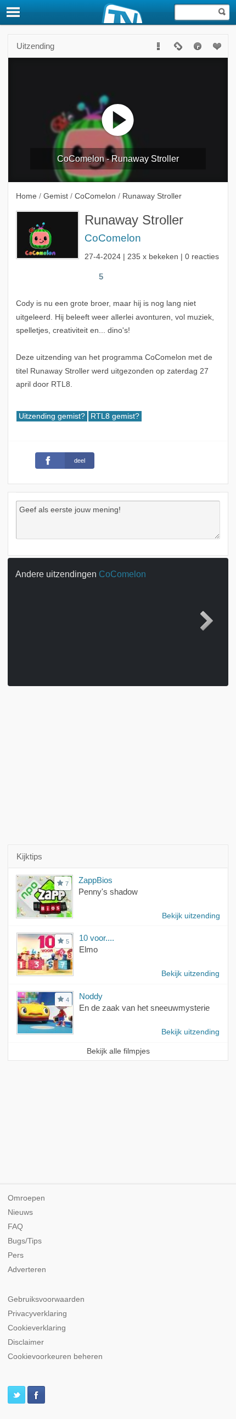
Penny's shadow (108, 891)
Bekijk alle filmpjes (118, 1051)
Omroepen (26, 1198)
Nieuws (20, 1212)
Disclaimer (26, 1342)
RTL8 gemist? (115, 416)
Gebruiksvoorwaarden (46, 1299)
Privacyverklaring (37, 1314)
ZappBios (95, 880)
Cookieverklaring (37, 1328)
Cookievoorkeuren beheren (55, 1356)
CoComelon (113, 238)
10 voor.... (96, 938)
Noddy (91, 996)
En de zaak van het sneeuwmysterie (144, 1007)
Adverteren (27, 1269)
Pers (16, 1255)
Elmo (88, 949)
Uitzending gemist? (52, 416)
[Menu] (13, 12)
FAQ (15, 1227)
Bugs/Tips (25, 1241)
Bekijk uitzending (191, 916)
